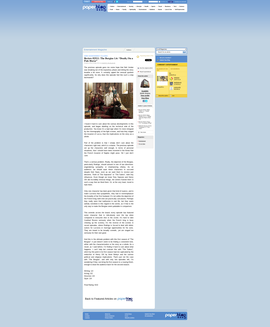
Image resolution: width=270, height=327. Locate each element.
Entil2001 (105, 63)
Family (124, 9)
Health (146, 6)
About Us (107, 314)
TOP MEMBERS (175, 69)
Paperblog (94, 8)
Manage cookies (129, 317)
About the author (163, 95)
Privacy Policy (109, 317)
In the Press (128, 314)
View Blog (145, 98)
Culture (112, 6)
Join (173, 95)
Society (131, 6)
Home (86, 1)
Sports (153, 6)
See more (143, 132)
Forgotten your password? (180, 1)
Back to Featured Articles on (101, 298)
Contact (87, 316)
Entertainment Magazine (95, 49)
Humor (160, 9)
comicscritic (177, 87)
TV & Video (142, 144)
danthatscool (177, 82)
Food (111, 9)
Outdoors (152, 9)
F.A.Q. (126, 316)
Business (168, 6)
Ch (170, 73)
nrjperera (176, 77)
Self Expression (179, 9)
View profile (145, 95)
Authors (128, 50)
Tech (175, 6)
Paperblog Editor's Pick (146, 56)
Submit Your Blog (165, 60)
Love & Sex (168, 9)
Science (181, 6)
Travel (160, 6)
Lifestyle (139, 6)
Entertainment (142, 141)
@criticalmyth (111, 63)
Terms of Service (109, 316)
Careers (87, 317)
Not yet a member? (165, 58)
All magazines (149, 316)
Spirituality (132, 9)
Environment (142, 9)
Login (170, 1)
